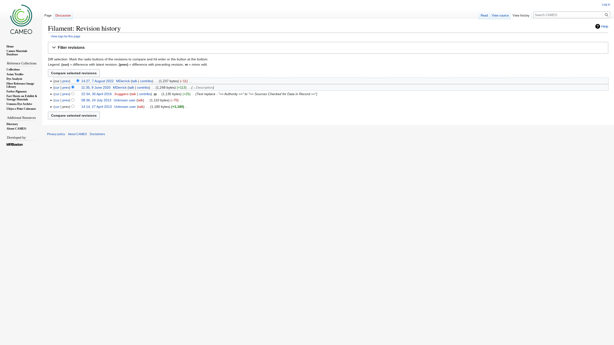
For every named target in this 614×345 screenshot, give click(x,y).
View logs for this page (65, 36)
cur (57, 87)
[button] (328, 47)
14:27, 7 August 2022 (97, 81)
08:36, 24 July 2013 (96, 100)
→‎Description (203, 87)
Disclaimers (97, 134)
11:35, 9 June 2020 (96, 87)
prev (65, 81)
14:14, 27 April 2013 (96, 107)
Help (604, 26)
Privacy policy (56, 134)
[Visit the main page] (21, 19)
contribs (146, 81)
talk (134, 81)
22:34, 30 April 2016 (96, 94)
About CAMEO (77, 134)
